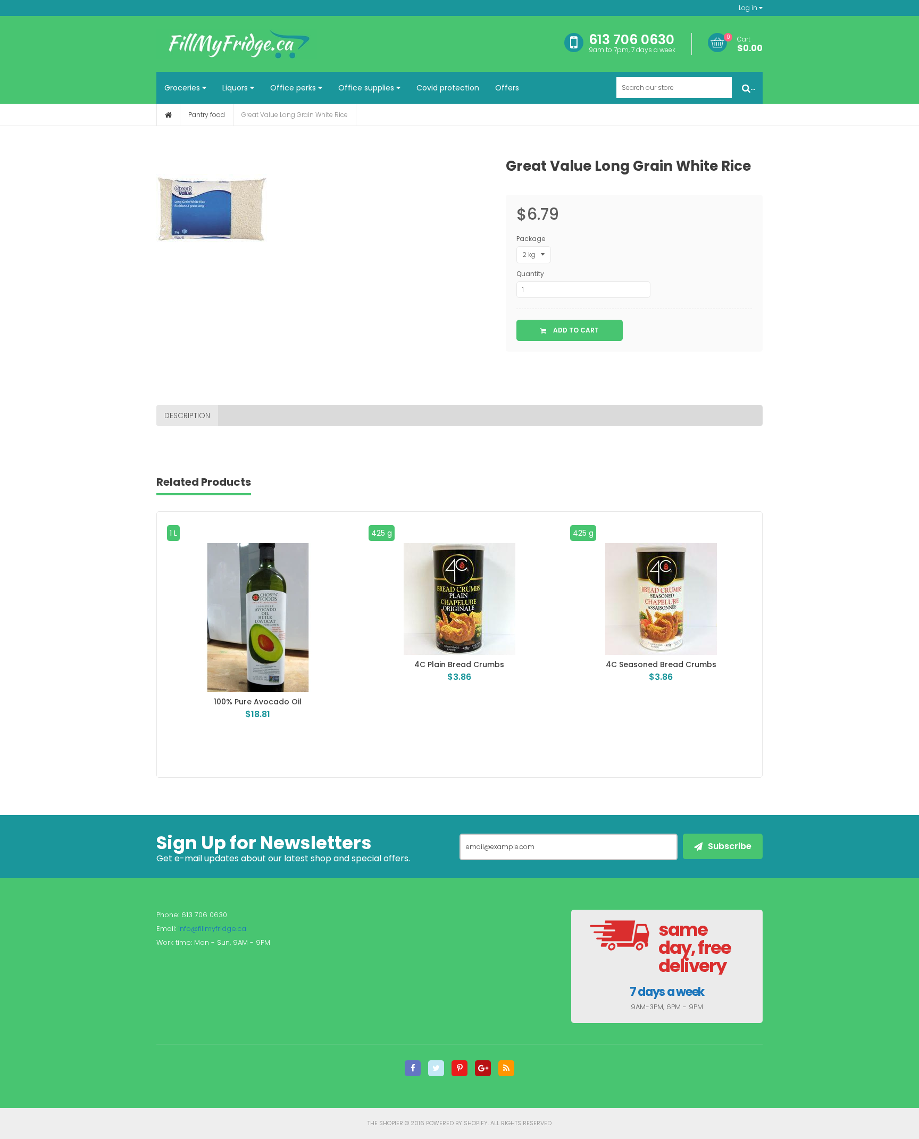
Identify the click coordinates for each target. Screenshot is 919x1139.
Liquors (236, 87)
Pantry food (206, 114)
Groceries (183, 87)
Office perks (294, 87)
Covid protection (447, 87)
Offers (507, 87)
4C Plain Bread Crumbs (445, 664)
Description (187, 415)
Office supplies (367, 87)
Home (168, 115)
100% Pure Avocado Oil (243, 701)
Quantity (530, 273)
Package (530, 238)
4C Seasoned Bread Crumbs (646, 664)
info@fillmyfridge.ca (212, 929)
